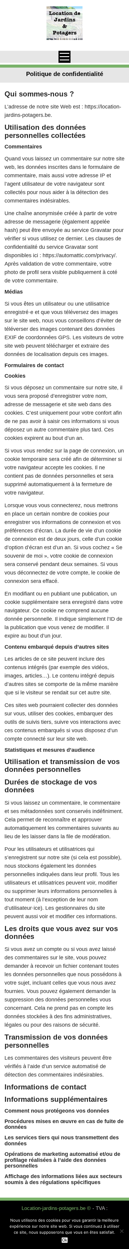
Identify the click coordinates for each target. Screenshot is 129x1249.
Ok (64, 1240)
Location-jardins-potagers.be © (56, 1208)
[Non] (121, 1231)
